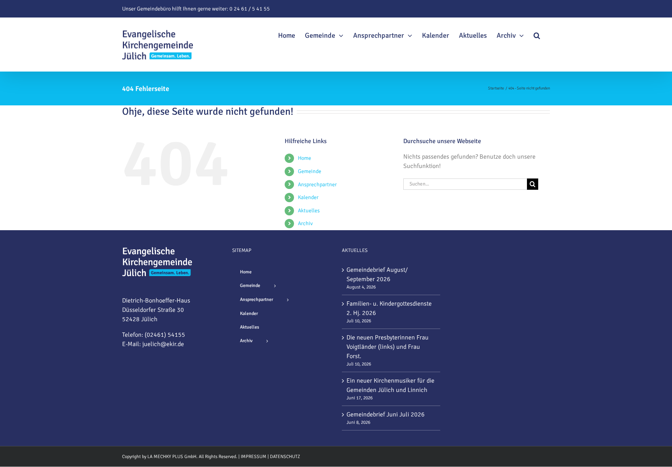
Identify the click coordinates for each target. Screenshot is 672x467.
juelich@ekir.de (163, 344)
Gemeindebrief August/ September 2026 (377, 274)
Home (304, 158)
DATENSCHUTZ (285, 457)
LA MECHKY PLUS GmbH (171, 457)
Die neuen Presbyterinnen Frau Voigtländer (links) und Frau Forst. (387, 347)
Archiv (305, 223)
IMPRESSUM (253, 457)
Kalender (308, 197)
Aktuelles (309, 210)
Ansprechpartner (317, 184)
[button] (537, 34)
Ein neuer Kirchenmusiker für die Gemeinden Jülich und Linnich (390, 385)
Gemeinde (309, 171)
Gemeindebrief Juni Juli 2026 (385, 414)
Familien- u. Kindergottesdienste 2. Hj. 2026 (389, 308)
